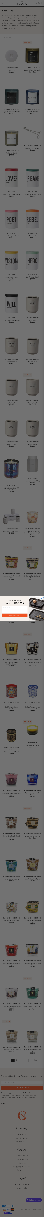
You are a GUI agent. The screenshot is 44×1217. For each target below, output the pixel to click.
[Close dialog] (42, 598)
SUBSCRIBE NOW (14, 615)
